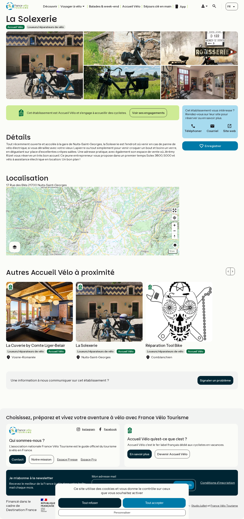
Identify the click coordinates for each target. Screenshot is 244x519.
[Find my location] (174, 218)
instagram (88, 429)
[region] (92, 221)
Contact (17, 459)
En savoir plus (139, 454)
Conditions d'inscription (217, 483)
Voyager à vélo (71, 6)
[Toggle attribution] (175, 245)
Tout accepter (154, 503)
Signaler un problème (215, 380)
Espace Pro (89, 459)
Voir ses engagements (148, 113)
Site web (229, 131)
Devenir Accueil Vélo (172, 454)
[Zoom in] (174, 225)
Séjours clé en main (157, 6)
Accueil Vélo (131, 6)
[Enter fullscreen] (174, 210)
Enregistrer (213, 146)
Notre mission (41, 459)
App (183, 6)
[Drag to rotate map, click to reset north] (174, 236)
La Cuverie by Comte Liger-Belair (35, 345)
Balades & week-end (104, 6)
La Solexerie (86, 345)
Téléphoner (193, 131)
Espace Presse (67, 459)
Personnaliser (122, 512)
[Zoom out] (174, 231)
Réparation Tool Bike (164, 345)
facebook (110, 429)
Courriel (212, 131)
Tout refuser (90, 503)
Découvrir (50, 6)
